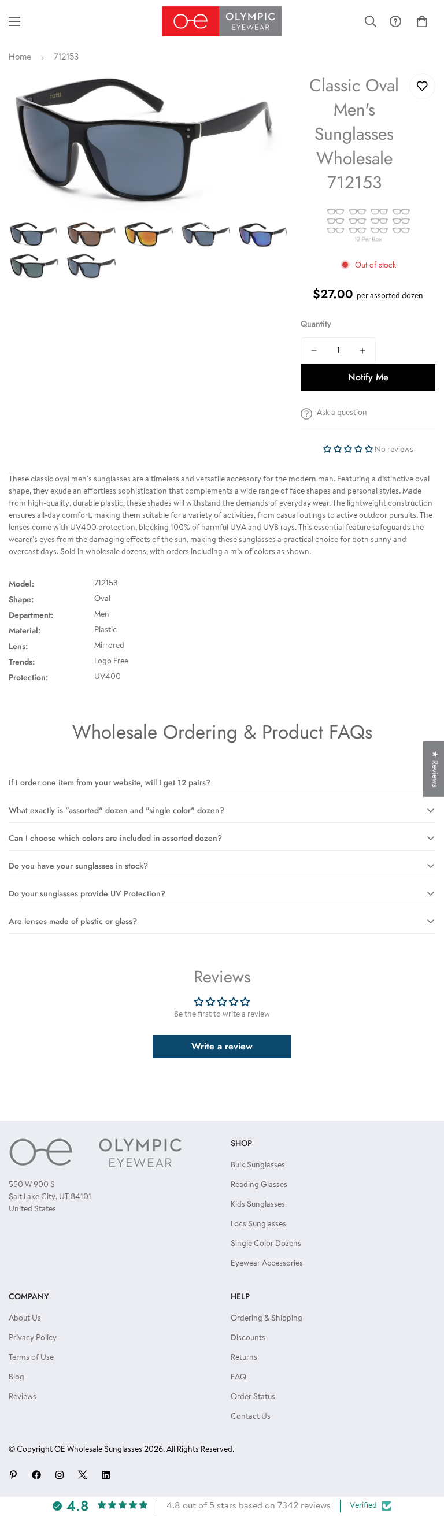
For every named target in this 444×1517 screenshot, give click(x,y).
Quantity (316, 323)
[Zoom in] (264, 98)
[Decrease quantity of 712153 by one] (314, 351)
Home (20, 57)
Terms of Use (31, 1358)
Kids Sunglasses (258, 1205)
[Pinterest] (13, 1474)
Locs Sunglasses (258, 1225)
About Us (25, 1319)
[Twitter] (82, 1474)
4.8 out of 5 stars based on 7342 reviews (248, 1506)
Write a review (222, 1046)
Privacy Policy (33, 1338)
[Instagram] (59, 1474)
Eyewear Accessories (267, 1264)
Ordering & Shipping (266, 1319)
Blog (16, 1378)
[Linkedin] (105, 1474)
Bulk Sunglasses (258, 1166)
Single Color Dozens (266, 1244)
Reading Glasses (259, 1185)
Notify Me (368, 377)
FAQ (238, 1378)
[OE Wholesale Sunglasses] (222, 21)
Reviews (22, 1397)
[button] (422, 21)
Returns (244, 1358)
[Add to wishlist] (422, 86)
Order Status (253, 1397)
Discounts (248, 1338)
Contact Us (251, 1417)
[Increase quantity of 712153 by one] (362, 351)
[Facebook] (36, 1474)
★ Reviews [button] (434, 768)
